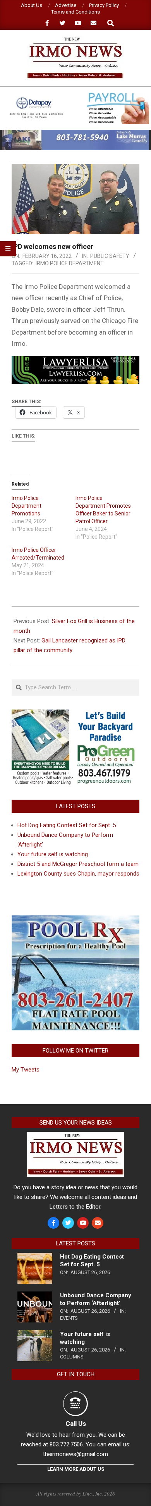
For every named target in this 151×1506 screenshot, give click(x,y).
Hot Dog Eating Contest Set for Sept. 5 (66, 825)
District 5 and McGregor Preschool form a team (78, 863)
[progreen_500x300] (75, 714)
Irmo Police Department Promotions (26, 506)
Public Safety (109, 256)
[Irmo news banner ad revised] (75, 362)
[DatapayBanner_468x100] (75, 96)
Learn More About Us (75, 1469)
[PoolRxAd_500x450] (75, 920)
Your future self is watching (52, 854)
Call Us (75, 1423)
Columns (72, 1357)
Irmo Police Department (70, 263)
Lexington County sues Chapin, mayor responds (78, 873)
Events (69, 1318)
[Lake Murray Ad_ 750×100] (75, 133)
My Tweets (25, 1069)
